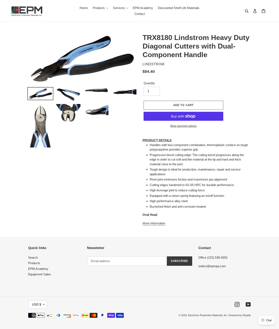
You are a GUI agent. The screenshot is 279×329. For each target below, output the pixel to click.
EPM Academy (38, 268)
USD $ (36, 304)
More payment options (183, 125)
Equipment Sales (39, 274)
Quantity (149, 83)
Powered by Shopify (240, 315)
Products (34, 263)
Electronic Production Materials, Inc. (208, 315)
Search (33, 257)
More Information (154, 223)
